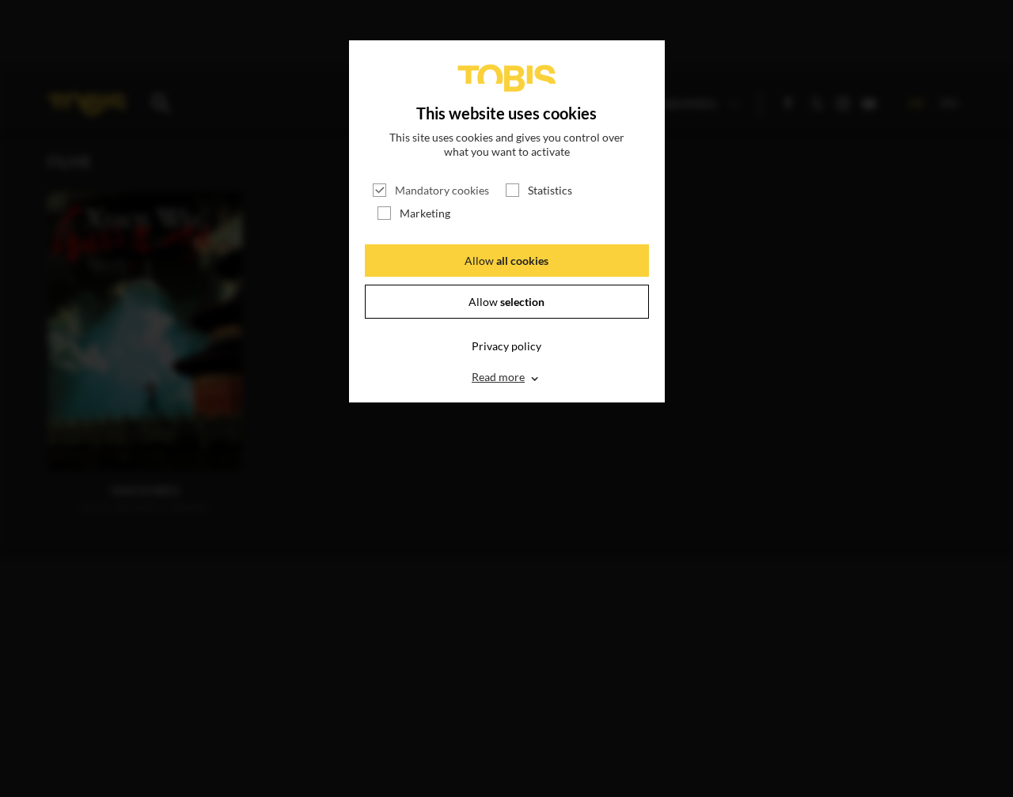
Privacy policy (506, 346)
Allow (506, 260)
